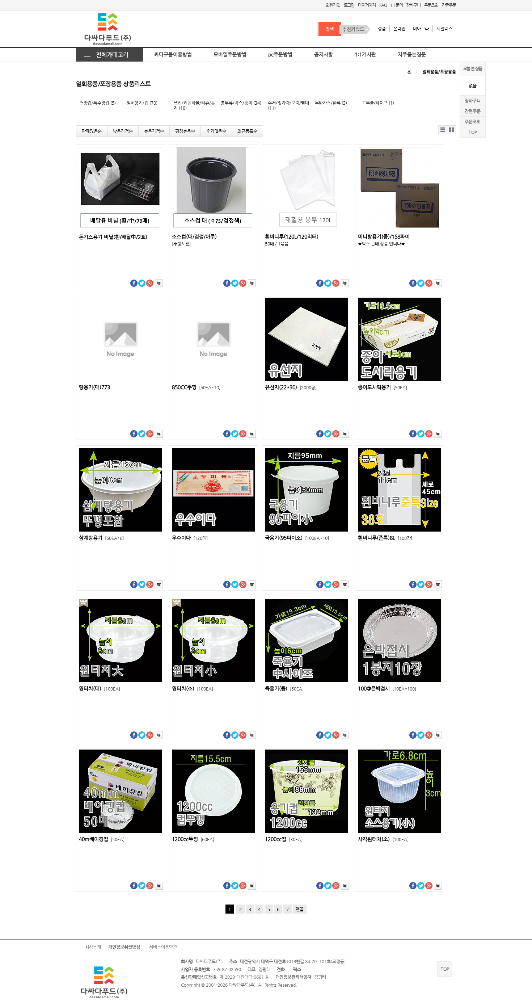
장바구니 (413, 5)
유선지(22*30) (291, 387)
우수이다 (190, 538)
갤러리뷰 (452, 129)
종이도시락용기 (382, 387)
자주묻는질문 (412, 54)
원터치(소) (192, 688)
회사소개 (93, 946)
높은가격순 (154, 131)
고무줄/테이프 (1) (378, 102)
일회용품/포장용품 (439, 71)
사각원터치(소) (383, 839)
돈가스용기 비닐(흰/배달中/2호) (113, 237)
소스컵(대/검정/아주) (194, 236)
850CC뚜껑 (196, 387)
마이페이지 (367, 5)
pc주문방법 (280, 54)
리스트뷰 (443, 129)
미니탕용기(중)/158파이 (384, 236)
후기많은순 (216, 131)
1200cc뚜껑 (193, 839)
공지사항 (323, 54)
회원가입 (333, 5)
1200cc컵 (284, 839)
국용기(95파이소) (297, 538)
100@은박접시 (387, 688)
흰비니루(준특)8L (385, 538)
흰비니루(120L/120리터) (291, 236)
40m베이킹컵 (101, 839)
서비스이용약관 (163, 946)
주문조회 (431, 5)
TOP (473, 132)
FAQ (383, 5)
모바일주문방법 (230, 54)
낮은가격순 (123, 131)
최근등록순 (247, 131)
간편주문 (449, 5)
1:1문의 (396, 5)
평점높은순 (185, 131)
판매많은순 (92, 131)
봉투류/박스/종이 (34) (241, 102)
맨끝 (300, 909)
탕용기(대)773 (94, 387)
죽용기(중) (284, 688)
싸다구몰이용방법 (173, 54)
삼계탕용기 (101, 538)
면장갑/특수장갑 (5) (98, 102)
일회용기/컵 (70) (142, 102)
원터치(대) (99, 688)
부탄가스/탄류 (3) (331, 102)
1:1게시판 (365, 54)
